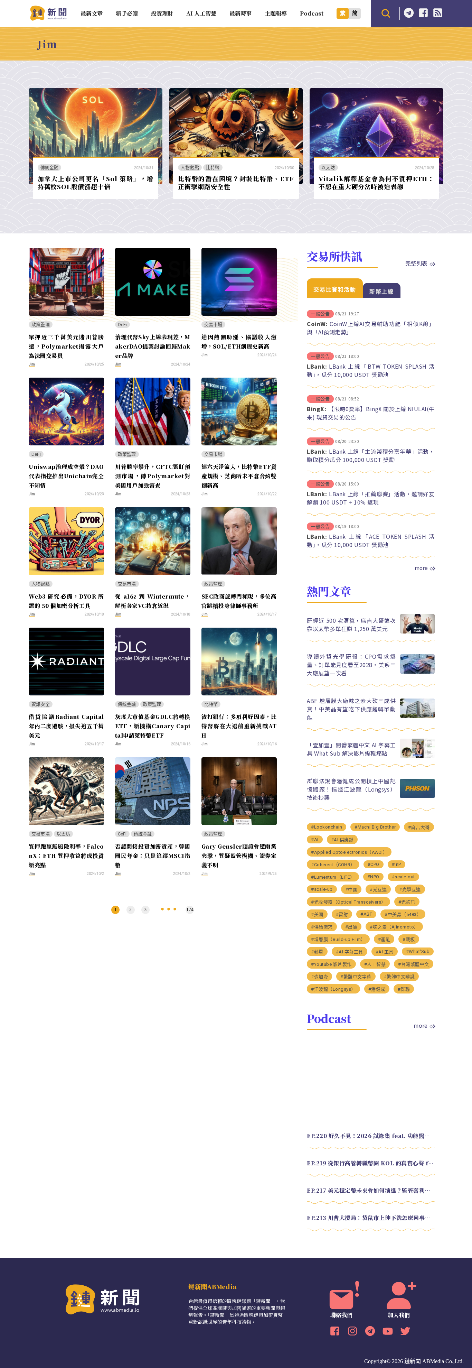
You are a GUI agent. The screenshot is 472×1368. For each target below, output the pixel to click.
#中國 (351, 889)
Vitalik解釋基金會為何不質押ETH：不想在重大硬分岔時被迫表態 (376, 182)
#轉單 (317, 951)
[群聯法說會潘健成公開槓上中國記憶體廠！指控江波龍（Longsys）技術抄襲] (417, 796)
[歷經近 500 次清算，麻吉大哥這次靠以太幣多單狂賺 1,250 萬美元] (417, 632)
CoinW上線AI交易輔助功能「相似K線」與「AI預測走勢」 (371, 328)
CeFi (122, 833)
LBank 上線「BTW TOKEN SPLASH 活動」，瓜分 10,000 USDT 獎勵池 (371, 370)
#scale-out (403, 876)
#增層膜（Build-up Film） (338, 939)
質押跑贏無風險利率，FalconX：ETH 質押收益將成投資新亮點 (66, 855)
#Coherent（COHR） (333, 864)
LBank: (317, 366)
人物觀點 (190, 167)
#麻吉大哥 (419, 827)
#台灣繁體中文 (413, 964)
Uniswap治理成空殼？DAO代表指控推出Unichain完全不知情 (66, 476)
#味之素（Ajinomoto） (394, 927)
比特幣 (213, 167)
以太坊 (328, 167)
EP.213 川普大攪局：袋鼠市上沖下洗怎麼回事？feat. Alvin (371, 1218)
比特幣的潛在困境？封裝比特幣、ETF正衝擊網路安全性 (236, 182)
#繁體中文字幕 (355, 976)
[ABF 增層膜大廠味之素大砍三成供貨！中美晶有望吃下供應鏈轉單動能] (417, 716)
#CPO (373, 864)
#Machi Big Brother (375, 827)
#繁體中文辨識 (399, 976)
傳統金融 (49, 167)
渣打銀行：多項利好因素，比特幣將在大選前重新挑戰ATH (239, 726)
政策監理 (40, 324)
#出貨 (351, 927)
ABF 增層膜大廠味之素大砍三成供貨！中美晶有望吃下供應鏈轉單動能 (351, 708)
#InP (396, 864)
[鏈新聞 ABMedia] (48, 18)
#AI (315, 839)
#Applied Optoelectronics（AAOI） (349, 852)
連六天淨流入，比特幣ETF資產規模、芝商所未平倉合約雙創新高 (239, 476)
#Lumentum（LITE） (333, 877)
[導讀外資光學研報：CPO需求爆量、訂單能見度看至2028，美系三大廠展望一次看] (417, 672)
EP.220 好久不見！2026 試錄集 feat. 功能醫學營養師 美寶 (371, 1136)
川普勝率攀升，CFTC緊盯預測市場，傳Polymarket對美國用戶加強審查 (152, 476)
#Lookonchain (326, 827)
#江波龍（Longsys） (333, 989)
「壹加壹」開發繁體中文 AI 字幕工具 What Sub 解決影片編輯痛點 (351, 749)
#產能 (384, 939)
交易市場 (213, 324)
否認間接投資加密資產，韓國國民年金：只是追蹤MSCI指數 (152, 855)
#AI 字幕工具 (349, 951)
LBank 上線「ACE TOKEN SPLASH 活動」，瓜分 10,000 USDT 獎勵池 (371, 540)
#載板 (409, 939)
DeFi (122, 324)
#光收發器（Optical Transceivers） (348, 902)
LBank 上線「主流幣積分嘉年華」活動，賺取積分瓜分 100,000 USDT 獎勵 (371, 455)
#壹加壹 (319, 976)
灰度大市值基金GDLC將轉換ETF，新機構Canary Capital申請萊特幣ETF (152, 726)
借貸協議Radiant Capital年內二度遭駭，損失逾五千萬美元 (66, 726)
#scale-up (322, 889)
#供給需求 (322, 927)
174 (189, 909)
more (421, 568)
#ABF (366, 914)
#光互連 (378, 889)
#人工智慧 (375, 964)
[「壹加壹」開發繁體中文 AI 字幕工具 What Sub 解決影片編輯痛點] (417, 756)
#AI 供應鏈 (342, 839)
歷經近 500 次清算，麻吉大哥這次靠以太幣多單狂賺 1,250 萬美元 (351, 624)
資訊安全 (40, 704)
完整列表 (416, 263)
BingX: (316, 409)
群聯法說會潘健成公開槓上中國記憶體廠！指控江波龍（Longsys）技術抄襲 (351, 789)
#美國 (317, 914)
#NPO (373, 876)
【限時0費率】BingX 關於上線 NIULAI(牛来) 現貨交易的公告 (371, 413)
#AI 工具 (385, 951)
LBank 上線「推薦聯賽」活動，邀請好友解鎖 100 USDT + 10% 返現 (371, 498)
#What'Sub (418, 951)
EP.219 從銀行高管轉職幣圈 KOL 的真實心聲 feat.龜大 (371, 1163)
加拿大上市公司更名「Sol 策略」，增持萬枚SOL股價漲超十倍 (95, 182)
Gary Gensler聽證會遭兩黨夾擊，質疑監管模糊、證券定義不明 (239, 855)
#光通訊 (406, 902)
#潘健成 (376, 989)
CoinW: (317, 324)
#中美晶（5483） (403, 914)
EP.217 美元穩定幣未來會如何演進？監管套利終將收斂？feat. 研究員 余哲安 (371, 1190)
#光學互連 (410, 889)
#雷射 (342, 914)
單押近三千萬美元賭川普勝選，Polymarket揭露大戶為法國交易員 (66, 346)
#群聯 (404, 989)
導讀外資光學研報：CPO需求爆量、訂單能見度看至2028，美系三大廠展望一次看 (351, 664)
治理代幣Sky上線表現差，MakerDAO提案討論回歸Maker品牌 (152, 346)
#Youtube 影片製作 (331, 964)
